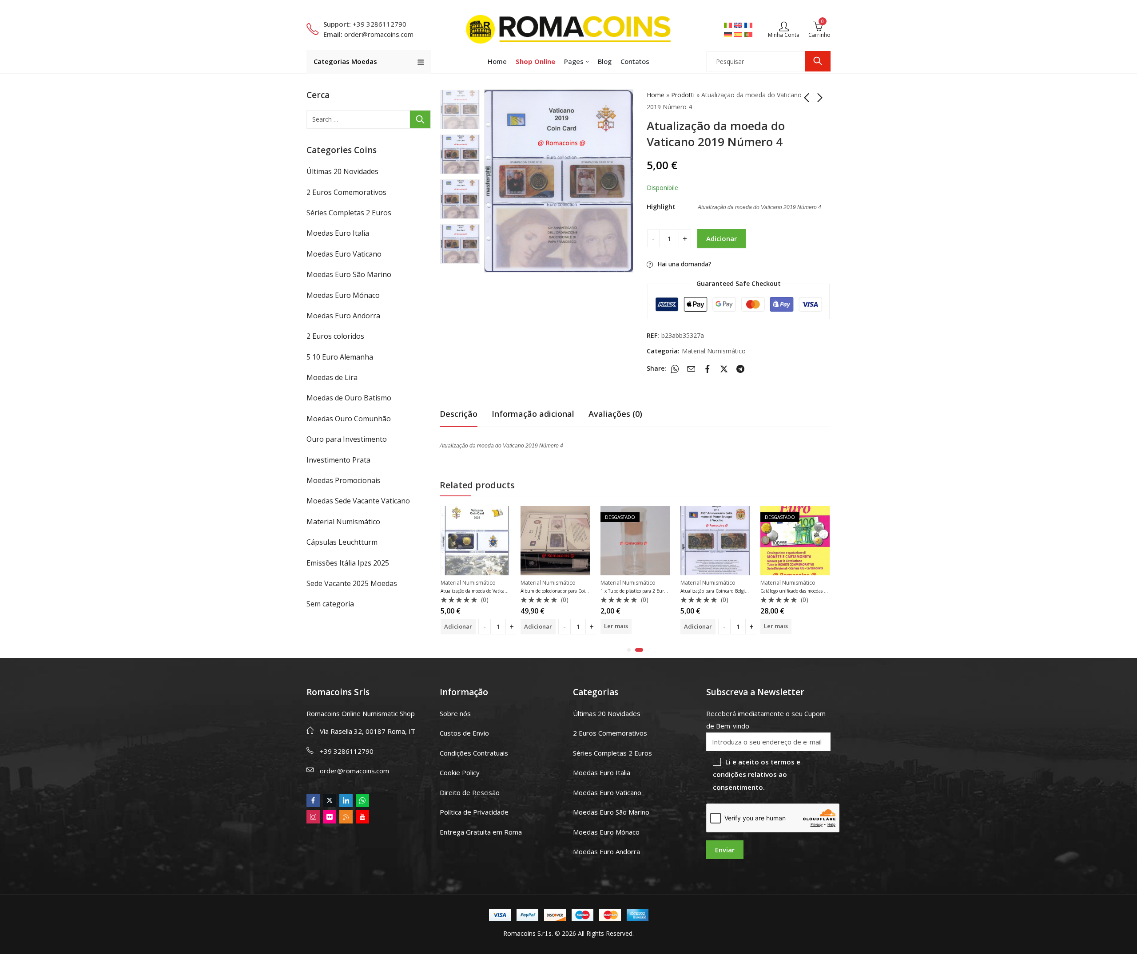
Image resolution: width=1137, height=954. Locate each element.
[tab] (458, 414)
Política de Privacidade (474, 812)
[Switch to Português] (749, 34)
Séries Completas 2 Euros (348, 213)
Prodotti (683, 95)
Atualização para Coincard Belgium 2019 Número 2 (663, 591)
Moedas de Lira (332, 377)
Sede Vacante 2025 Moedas (351, 583)
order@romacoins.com (354, 770)
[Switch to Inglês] (739, 25)
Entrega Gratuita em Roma (481, 831)
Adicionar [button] (468, 626)
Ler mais (546, 626)
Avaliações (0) (615, 413)
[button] (629, 650)
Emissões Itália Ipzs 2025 (347, 563)
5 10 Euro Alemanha (339, 357)
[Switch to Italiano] (729, 25)
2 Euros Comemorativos (346, 192)
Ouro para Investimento (346, 439)
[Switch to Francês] (749, 25)
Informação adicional (533, 413)
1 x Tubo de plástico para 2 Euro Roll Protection (579, 591)
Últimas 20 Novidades (342, 171)
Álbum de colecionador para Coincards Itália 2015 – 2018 (509, 591)
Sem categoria (330, 604)
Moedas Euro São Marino (348, 274)
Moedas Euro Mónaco (343, 295)
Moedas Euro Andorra (343, 316)
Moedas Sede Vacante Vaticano (358, 501)
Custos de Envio (464, 732)
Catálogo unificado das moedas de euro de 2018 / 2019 (747, 591)
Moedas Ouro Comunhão (348, 419)
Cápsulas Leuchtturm (342, 542)
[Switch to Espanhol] (739, 34)
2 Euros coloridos (335, 336)
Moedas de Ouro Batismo (348, 398)
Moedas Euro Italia (337, 233)
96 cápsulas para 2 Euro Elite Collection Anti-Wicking (825, 591)
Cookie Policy (460, 772)
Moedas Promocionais (343, 480)
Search (818, 61)
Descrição (458, 413)
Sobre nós (455, 713)
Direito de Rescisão (470, 792)
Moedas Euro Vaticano (344, 254)
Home (655, 95)
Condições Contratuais (474, 752)
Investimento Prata (338, 460)
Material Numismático (714, 351)
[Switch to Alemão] (729, 34)
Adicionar (721, 238)
